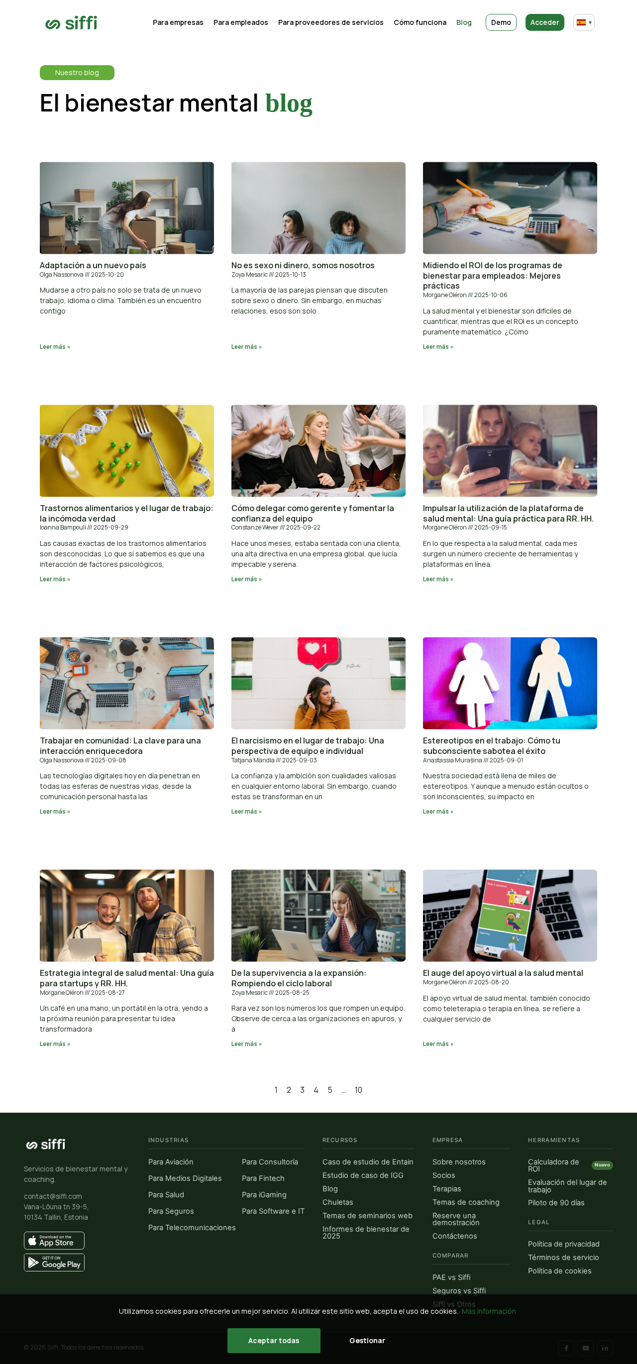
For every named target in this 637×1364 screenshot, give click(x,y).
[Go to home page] (71, 22)
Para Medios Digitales (185, 1178)
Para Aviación (171, 1162)
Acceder (545, 22)
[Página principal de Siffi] (46, 1144)
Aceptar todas (273, 1340)
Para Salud (166, 1195)
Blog (464, 22)
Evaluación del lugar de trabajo (567, 1186)
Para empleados (240, 22)
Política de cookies (560, 1271)
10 (358, 1089)
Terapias (446, 1189)
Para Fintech (263, 1178)
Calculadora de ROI (569, 1165)
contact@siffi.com (53, 1196)
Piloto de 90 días (556, 1203)
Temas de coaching (466, 1202)
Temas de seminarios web (367, 1216)
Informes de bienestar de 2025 (366, 1233)
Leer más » (55, 346)
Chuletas (337, 1202)
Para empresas (178, 22)
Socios (443, 1175)
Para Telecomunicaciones (192, 1228)
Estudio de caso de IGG (363, 1175)
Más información (489, 1311)
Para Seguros (171, 1211)
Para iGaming (264, 1195)
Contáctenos (454, 1236)
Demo (501, 22)
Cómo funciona (420, 22)
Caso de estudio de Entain (368, 1162)
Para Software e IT (273, 1211)
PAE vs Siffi (451, 1277)
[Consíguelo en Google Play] (77, 1262)
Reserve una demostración (456, 1219)
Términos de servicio (563, 1257)
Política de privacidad (564, 1244)
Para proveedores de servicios (331, 22)
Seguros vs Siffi (459, 1291)
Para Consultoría (270, 1162)
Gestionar (367, 1340)
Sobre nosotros (459, 1162)
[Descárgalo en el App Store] (77, 1241)
